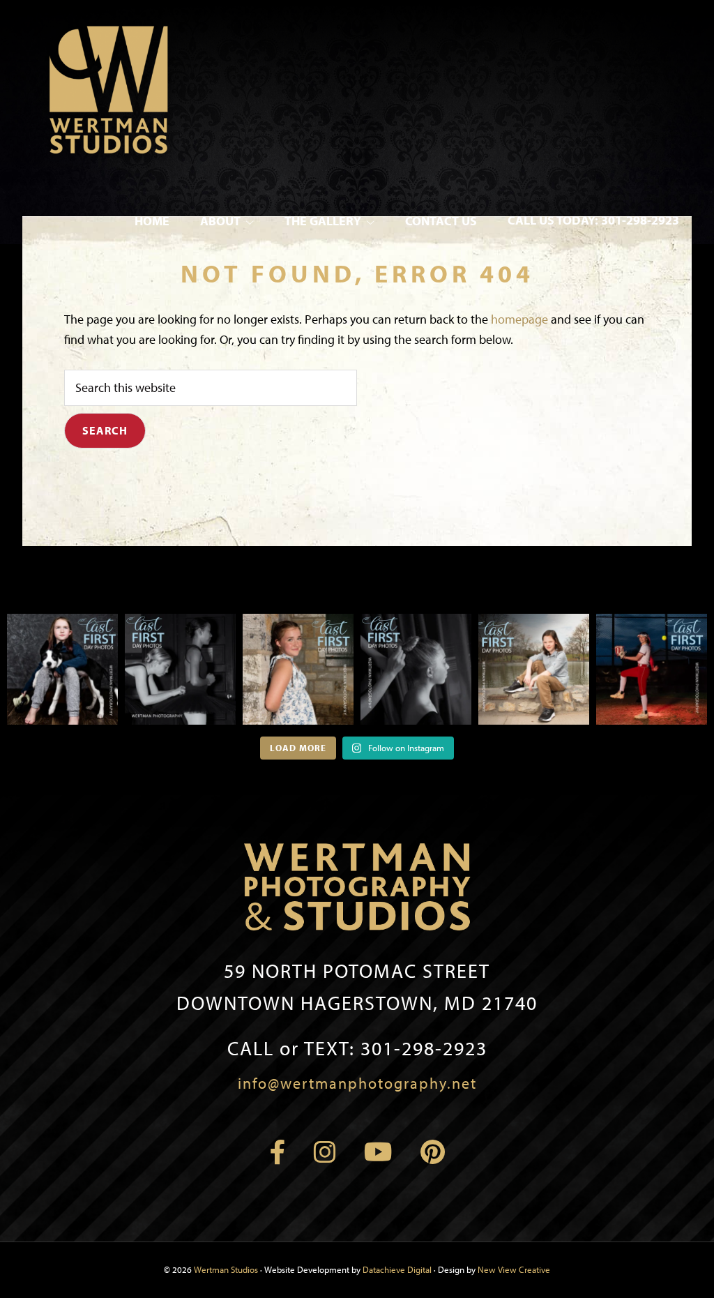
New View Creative (514, 1269)
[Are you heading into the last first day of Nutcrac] (180, 669)
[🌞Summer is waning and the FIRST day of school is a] (62, 669)
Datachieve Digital (397, 1269)
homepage (519, 319)
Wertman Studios (226, 1269)
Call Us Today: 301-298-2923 (593, 220)
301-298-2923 (357, 1048)
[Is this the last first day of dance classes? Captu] (415, 669)
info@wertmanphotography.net (357, 1083)
